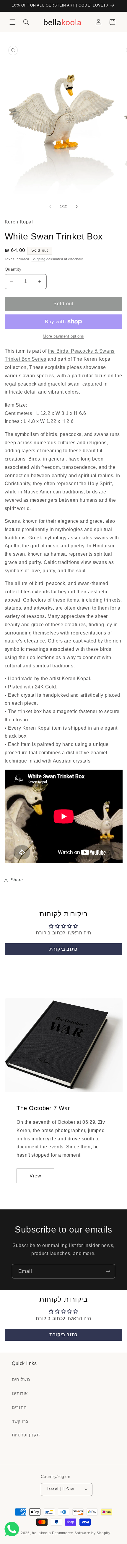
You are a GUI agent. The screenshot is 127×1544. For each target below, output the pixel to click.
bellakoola (42, 1533)
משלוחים (21, 1379)
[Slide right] (76, 206)
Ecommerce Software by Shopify (81, 1533)
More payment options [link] (63, 336)
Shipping (38, 259)
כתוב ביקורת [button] (63, 949)
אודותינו (20, 1393)
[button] (12, 22)
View (35, 1175)
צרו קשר (20, 1421)
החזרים (19, 1407)
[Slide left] (50, 206)
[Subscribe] (108, 1271)
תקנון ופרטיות (26, 1435)
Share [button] (17, 880)
